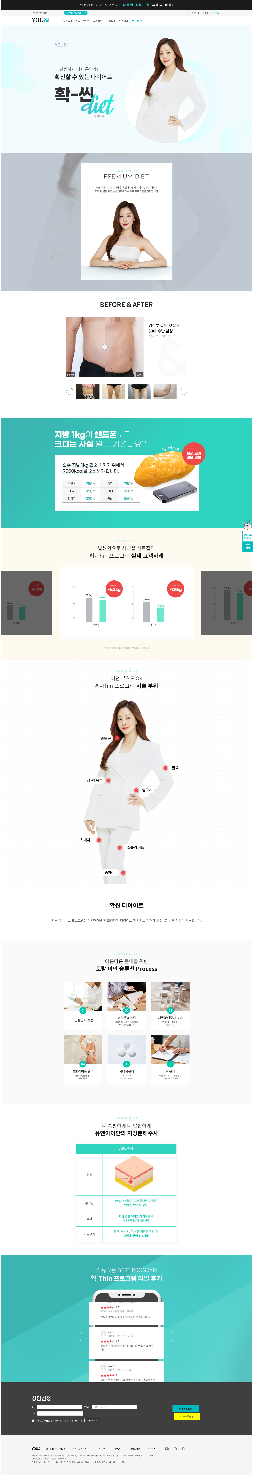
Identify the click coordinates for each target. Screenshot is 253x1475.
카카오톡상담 (187, 1416)
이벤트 (216, 12)
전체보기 (67, 20)
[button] (80, 1337)
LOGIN (206, 12)
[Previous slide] (69, 391)
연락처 (87, 1407)
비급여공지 (153, 1448)
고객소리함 (135, 1448)
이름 (34, 1407)
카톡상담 (123, 20)
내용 (34, 1413)
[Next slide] (183, 391)
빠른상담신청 (185, 1408)
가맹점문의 (101, 1448)
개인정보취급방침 (80, 1448)
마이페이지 (194, 12)
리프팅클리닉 (82, 20)
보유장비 (97, 20)
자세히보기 (92, 1420)
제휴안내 (118, 1448)
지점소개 (110, 20)
